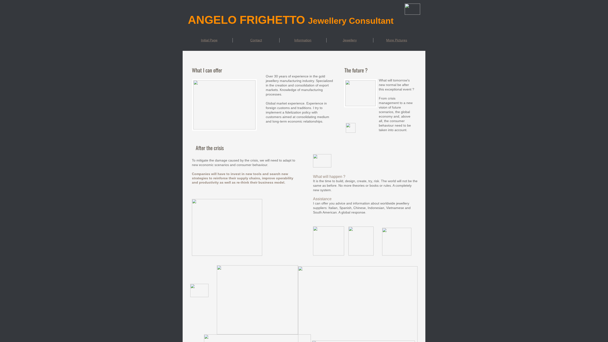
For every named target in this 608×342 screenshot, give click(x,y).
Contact (256, 40)
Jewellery (350, 40)
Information (302, 40)
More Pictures (396, 40)
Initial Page (209, 40)
